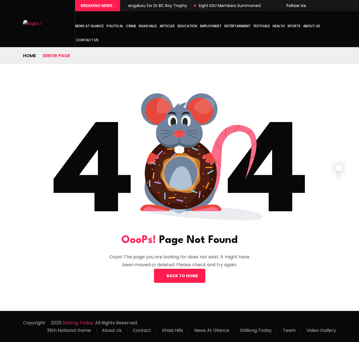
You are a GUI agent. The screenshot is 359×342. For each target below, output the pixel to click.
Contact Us (87, 40)
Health (279, 26)
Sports (293, 26)
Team (289, 330)
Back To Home (182, 276)
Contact (142, 330)
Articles (167, 26)
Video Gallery (321, 330)
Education (187, 26)
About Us (311, 26)
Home (29, 55)
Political (115, 26)
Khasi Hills (148, 26)
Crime (131, 26)
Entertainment (237, 26)
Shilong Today (78, 323)
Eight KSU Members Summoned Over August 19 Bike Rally (245, 5)
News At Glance (211, 330)
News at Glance (89, 26)
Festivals (262, 26)
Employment (211, 26)
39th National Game (69, 330)
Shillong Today (256, 330)
